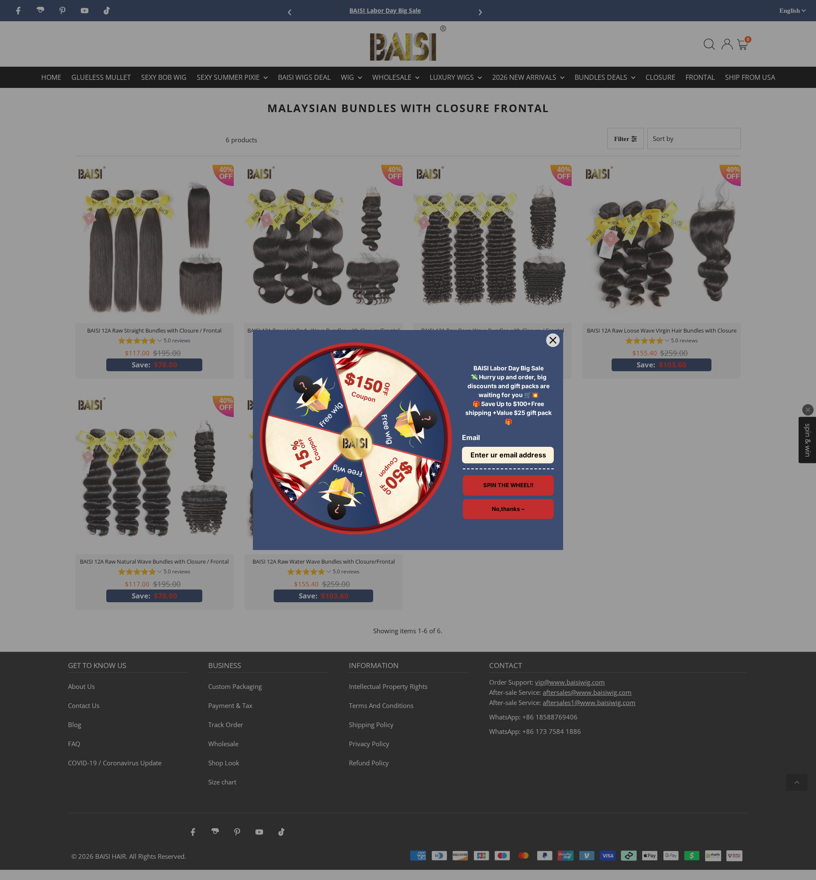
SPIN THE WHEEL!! (508, 485)
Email (471, 437)
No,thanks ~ (508, 508)
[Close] (553, 340)
